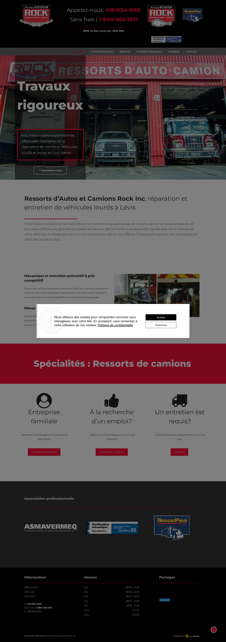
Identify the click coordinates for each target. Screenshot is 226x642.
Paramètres (161, 325)
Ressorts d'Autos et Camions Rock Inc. (59, 635)
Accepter (161, 317)
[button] (135, 295)
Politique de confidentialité (115, 325)
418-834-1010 (34, 603)
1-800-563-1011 (44, 607)
